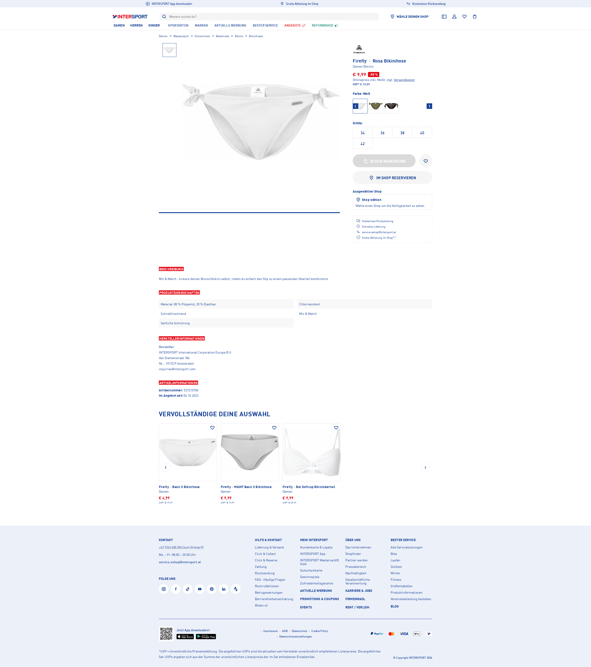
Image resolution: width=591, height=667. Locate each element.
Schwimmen (202, 36)
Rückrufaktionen (267, 586)
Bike (394, 554)
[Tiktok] (188, 589)
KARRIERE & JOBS (358, 591)
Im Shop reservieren (396, 178)
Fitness (396, 579)
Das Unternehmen (358, 547)
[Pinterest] (212, 589)
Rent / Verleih (357, 607)
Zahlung (261, 567)
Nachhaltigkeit (355, 573)
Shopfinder (353, 554)
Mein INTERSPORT (314, 540)
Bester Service (403, 540)
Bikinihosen (256, 36)
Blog (395, 606)
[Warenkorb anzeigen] (474, 16)
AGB (285, 631)
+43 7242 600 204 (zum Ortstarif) (181, 547)
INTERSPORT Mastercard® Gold (319, 562)
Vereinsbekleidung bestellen (411, 599)
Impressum (270, 631)
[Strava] (236, 589)
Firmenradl (355, 599)
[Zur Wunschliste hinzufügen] (425, 160)
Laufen (395, 560)
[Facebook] (176, 589)
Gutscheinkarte (311, 570)
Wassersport (181, 36)
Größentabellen (402, 586)
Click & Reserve (266, 560)
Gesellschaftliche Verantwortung (357, 581)
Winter (395, 573)
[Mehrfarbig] (391, 106)
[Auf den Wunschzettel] (212, 427)
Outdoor (396, 567)
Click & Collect (265, 554)
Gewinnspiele (309, 577)
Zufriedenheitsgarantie (316, 583)
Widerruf (261, 605)
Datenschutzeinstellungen (295, 636)
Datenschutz (299, 631)
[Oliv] (375, 106)
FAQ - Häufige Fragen (270, 579)
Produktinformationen (406, 592)
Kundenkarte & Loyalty (316, 547)
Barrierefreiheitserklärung (274, 599)
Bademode (222, 36)
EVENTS (306, 607)
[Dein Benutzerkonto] (454, 16)
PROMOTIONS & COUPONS (319, 599)
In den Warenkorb (388, 161)
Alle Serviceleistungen (406, 547)
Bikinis (239, 36)
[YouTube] (200, 589)
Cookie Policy (319, 631)
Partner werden (356, 560)
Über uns (353, 540)
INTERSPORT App (313, 554)
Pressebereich (355, 567)
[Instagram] (164, 589)
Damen (163, 36)
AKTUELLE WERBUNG (316, 591)
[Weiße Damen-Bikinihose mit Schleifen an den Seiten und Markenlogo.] (261, 122)
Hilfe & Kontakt (268, 540)
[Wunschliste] (464, 16)
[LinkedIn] (224, 589)
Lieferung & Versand (269, 547)
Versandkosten (404, 80)
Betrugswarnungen (269, 592)
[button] (295, 269)
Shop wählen (371, 200)
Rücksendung (265, 573)
